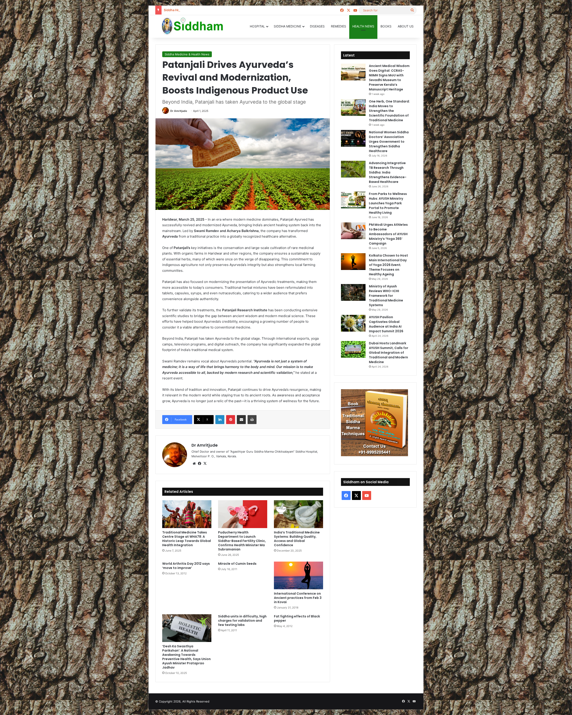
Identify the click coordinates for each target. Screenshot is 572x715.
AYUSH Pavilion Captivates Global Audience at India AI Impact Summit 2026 (386, 324)
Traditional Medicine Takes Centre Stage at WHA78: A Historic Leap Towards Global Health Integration (186, 538)
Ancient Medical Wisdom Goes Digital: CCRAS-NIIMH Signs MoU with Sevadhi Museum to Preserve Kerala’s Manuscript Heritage (389, 78)
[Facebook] (199, 463)
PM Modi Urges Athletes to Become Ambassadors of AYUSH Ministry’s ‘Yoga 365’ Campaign (388, 234)
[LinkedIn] (219, 419)
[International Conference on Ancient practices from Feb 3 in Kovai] (298, 575)
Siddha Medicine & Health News (187, 54)
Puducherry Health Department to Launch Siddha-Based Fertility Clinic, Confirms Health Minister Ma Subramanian (242, 541)
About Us (406, 26)
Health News (363, 26)
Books (386, 26)
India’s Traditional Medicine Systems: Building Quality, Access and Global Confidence (297, 538)
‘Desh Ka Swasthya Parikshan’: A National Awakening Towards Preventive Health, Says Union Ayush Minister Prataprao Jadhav (186, 657)
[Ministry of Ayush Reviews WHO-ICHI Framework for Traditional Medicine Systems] (353, 292)
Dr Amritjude (178, 111)
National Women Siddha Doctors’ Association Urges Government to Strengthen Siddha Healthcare (389, 141)
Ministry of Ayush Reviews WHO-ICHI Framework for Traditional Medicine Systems (386, 295)
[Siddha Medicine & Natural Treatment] (195, 26)
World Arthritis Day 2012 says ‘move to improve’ (186, 565)
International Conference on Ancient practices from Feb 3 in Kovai (298, 597)
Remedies (338, 26)
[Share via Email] (241, 419)
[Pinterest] (230, 419)
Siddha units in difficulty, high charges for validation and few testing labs (242, 620)
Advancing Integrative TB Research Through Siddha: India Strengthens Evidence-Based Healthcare (387, 172)
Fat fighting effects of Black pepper (297, 618)
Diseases (317, 26)
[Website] (194, 463)
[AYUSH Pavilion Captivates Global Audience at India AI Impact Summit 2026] (353, 323)
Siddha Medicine (287, 26)
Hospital (257, 26)
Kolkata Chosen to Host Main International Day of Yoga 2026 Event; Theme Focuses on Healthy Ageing (388, 264)
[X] (205, 463)
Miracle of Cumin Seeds (237, 563)
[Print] (252, 419)
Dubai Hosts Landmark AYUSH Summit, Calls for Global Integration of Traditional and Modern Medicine (388, 352)
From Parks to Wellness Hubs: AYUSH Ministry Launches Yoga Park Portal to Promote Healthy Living (388, 203)
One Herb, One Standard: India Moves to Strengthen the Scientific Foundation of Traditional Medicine (389, 110)
